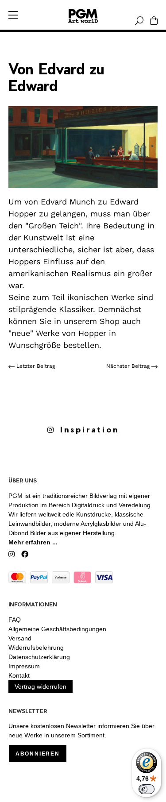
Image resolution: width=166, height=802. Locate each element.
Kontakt (19, 675)
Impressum (24, 666)
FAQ (14, 619)
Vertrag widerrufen (40, 686)
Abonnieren (37, 754)
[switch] (146, 789)
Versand (19, 638)
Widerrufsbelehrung (36, 647)
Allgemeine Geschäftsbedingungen (57, 628)
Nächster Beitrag (128, 366)
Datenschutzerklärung (39, 656)
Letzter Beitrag (35, 366)
